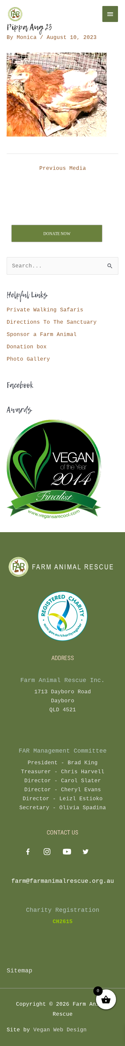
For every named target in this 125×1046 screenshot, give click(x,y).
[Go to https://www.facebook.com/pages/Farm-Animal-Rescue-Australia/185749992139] (28, 853)
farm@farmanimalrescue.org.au (62, 881)
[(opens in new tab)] (63, 616)
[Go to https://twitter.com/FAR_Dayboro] (86, 853)
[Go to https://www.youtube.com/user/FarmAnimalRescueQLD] (66, 853)
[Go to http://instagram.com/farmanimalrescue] (47, 853)
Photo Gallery (28, 359)
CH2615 (63, 922)
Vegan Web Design (60, 1030)
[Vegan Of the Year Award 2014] (54, 469)
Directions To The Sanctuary (52, 322)
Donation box (27, 347)
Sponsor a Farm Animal (42, 334)
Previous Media (62, 168)
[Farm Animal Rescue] (47, 14)
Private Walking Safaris (45, 310)
